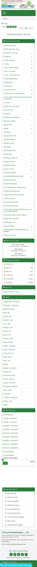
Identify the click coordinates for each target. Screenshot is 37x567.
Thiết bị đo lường (9, 161)
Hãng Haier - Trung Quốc (10, 305)
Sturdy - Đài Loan (8, 353)
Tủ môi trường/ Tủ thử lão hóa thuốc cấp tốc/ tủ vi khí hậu (18, 98)
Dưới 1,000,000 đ (8, 415)
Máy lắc (6, 128)
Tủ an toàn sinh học (10, 90)
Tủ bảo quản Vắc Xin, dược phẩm (14, 195)
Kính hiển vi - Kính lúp (10, 53)
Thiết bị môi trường (13, 505)
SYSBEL (5, 405)
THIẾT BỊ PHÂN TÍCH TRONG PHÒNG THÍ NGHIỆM (16, 230)
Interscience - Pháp (9, 375)
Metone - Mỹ (7, 331)
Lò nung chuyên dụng (13, 513)
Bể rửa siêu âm (8, 110)
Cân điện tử (7, 56)
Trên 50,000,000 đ (8, 451)
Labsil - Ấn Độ (7, 390)
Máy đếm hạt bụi (9, 143)
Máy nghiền (7, 147)
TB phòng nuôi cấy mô (10, 158)
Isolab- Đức (6, 394)
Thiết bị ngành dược (10, 45)
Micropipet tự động (10, 165)
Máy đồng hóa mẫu (10, 150)
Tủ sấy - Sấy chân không (11, 67)
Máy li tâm (7, 113)
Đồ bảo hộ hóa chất (10, 180)
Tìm (5, 463)
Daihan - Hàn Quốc (9, 349)
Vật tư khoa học (12, 493)
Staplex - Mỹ (7, 372)
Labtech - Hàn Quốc (9, 346)
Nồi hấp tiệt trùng (9, 60)
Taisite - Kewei (7, 357)
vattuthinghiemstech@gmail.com (16, 544)
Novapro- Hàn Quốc (10, 235)
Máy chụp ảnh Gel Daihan (11, 117)
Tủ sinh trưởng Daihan (11, 79)
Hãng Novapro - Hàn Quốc (11, 302)
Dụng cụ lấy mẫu (9, 226)
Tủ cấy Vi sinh (8, 86)
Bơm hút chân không (10, 184)
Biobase (5, 364)
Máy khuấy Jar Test (9, 222)
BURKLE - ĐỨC (7, 401)
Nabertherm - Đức (8, 309)
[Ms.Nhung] (18, 249)
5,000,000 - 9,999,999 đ (10, 422)
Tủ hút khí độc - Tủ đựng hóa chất (14, 93)
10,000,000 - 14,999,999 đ (10, 426)
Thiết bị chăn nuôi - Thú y (11, 49)
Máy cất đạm (8, 154)
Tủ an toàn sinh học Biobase (15, 517)
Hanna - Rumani (8, 342)
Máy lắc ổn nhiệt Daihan (11, 202)
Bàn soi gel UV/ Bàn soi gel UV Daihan (15, 215)
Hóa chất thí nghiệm (10, 172)
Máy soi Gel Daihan (9, 121)
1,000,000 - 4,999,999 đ (10, 418)
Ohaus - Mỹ (6, 360)
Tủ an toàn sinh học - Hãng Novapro (15, 187)
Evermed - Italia (8, 338)
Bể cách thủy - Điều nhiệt (11, 106)
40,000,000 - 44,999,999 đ (10, 448)
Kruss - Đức (6, 324)
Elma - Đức (6, 313)
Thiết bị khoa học (12, 497)
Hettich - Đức (7, 316)
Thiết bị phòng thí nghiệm (15, 525)
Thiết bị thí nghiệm (13, 501)
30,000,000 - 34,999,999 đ (10, 440)
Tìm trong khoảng (8, 455)
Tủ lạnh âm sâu (8, 82)
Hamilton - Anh (8, 327)
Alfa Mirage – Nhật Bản (10, 386)
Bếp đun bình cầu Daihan (11, 218)
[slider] (3, 460)
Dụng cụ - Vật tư (9, 169)
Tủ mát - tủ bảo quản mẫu (12, 75)
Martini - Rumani (8, 379)
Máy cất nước (8, 125)
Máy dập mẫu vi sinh (10, 136)
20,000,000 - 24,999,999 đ (10, 433)
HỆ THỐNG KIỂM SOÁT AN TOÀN (13, 176)
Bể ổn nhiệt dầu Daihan (11, 206)
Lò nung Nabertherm (13, 509)
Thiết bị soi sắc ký (9, 198)
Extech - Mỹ (6, 335)
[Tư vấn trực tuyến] (18, 244)
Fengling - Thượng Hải (10, 368)
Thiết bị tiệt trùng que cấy (12, 191)
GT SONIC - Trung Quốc (10, 397)
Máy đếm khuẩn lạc (10, 139)
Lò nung (6, 64)
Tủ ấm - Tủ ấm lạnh (9, 71)
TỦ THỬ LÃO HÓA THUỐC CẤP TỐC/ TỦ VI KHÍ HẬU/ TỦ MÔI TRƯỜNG (17, 210)
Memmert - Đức (8, 320)
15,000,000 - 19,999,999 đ (10, 429)
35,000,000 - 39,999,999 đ (10, 444)
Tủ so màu (7, 102)
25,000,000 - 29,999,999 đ (10, 437)
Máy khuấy (7, 132)
